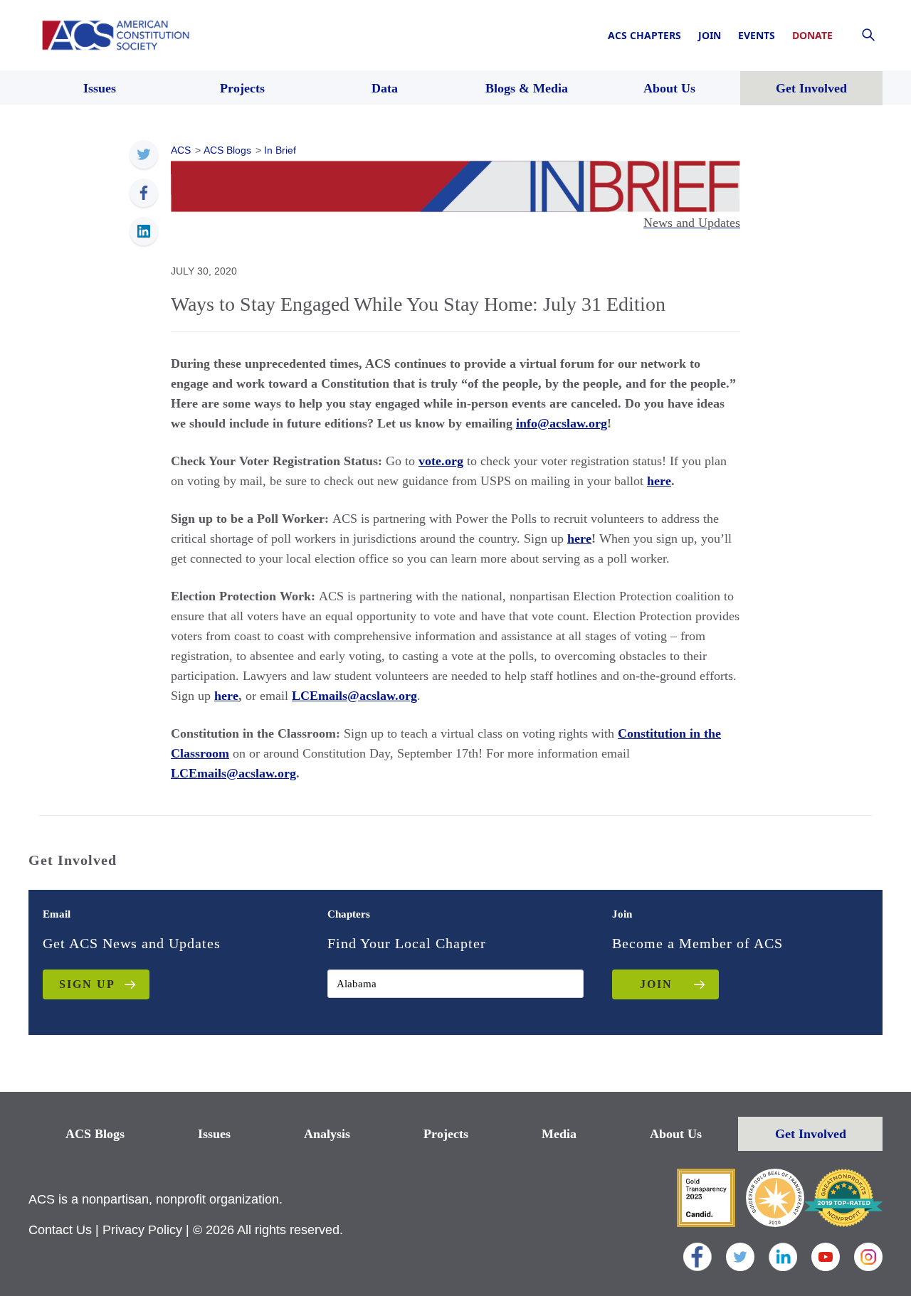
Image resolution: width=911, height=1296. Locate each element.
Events (756, 35)
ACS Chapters (644, 35)
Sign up (87, 984)
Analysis (327, 1134)
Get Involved (810, 1134)
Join (709, 35)
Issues (214, 1134)
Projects (445, 1134)
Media (559, 1134)
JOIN (656, 984)
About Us (676, 1134)
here (659, 481)
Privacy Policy (142, 1230)
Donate (812, 35)
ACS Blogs (95, 1134)
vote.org (440, 461)
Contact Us (60, 1230)
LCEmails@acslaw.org (354, 696)
